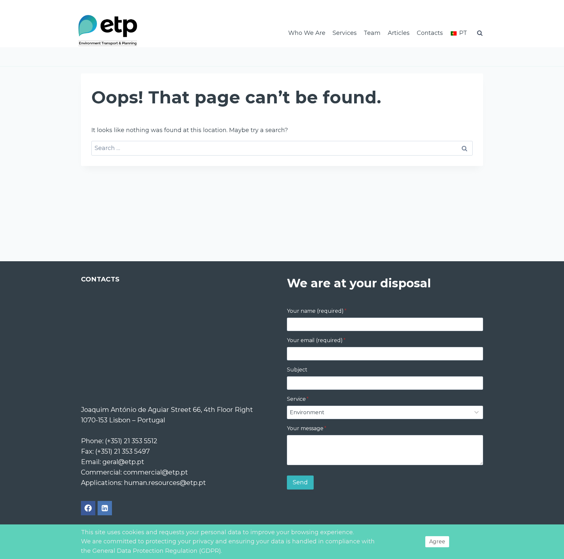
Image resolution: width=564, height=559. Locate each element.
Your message (306, 428)
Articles (399, 33)
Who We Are (306, 33)
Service (298, 399)
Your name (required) (317, 311)
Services (345, 33)
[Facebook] (88, 508)
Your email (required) (316, 340)
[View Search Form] (480, 33)
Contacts (430, 33)
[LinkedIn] (105, 508)
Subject (297, 370)
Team (372, 33)
